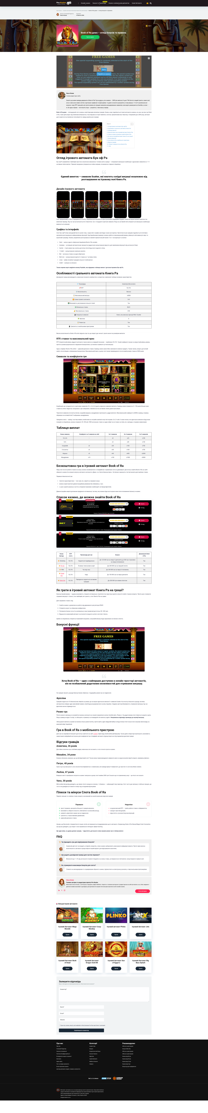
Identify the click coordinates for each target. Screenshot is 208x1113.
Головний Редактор (61, 1048)
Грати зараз (90, 37)
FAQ (110, 146)
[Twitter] (61, 891)
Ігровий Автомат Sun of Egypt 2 (116, 962)
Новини (91, 1064)
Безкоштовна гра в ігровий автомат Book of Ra (120, 132)
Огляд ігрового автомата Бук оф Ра (117, 126)
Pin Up (62, 566)
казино (95, 734)
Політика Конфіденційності (63, 1053)
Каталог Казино (93, 1053)
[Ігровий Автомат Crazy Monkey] (92, 923)
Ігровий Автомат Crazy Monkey (92, 928)
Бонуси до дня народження (129, 1066)
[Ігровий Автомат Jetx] (141, 923)
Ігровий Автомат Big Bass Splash (140, 962)
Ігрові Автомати (137, 3)
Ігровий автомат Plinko (116, 927)
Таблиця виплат (112, 130)
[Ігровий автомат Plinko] (116, 923)
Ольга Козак (63, 15)
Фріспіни (91, 1056)
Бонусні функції (112, 138)
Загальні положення (61, 1051)
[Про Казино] (64, 2)
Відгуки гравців (112, 142)
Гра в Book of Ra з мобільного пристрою (118, 140)
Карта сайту (59, 1061)
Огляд (142, 508)
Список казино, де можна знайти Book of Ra (119, 134)
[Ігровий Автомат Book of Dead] (67, 956)
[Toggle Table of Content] (131, 124)
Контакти (58, 1059)
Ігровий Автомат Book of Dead (67, 962)
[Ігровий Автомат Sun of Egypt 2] (116, 956)
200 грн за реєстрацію (127, 1053)
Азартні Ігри (92, 1046)
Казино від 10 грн (126, 1061)
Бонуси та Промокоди (99, 3)
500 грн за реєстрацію (127, 1051)
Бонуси (91, 1048)
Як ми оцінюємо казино (62, 1066)
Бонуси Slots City (126, 1048)
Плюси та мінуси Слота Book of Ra (118, 144)
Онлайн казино (85, 3)
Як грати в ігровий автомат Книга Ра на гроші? (120, 136)
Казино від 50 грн (126, 1056)
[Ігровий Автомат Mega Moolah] (67, 923)
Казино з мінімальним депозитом (119, 3)
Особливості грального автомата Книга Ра (119, 128)
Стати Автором (142, 891)
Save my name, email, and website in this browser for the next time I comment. (83, 1025)
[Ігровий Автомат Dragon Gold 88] (92, 956)
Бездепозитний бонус (94, 1051)
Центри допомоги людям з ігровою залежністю (68, 1069)
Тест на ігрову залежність (62, 1064)
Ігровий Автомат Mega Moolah (67, 928)
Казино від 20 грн (126, 1059)
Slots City (62, 580)
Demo (104, 70)
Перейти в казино (104, 74)
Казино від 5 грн (126, 1064)
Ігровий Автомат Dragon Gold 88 (92, 962)
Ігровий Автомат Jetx (140, 927)
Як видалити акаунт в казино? (64, 1056)
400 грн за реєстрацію (127, 1046)
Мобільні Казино (93, 1061)
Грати (142, 504)
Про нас (58, 1046)
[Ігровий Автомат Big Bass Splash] (141, 956)
